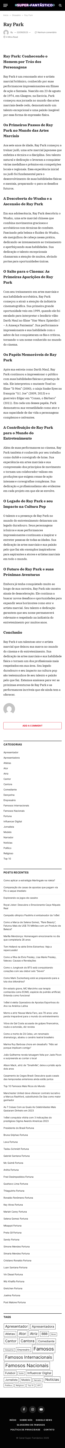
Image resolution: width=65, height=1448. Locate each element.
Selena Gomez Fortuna (16, 1218)
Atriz (6, 773)
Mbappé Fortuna (13, 1225)
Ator (6, 768)
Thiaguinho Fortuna (14, 1190)
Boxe (53, 1334)
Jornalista (9, 826)
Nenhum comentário (47, 32)
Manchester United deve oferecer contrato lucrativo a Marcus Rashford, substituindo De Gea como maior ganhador (32, 1096)
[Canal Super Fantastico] (34, 5)
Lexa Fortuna (11, 1141)
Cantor (7, 778)
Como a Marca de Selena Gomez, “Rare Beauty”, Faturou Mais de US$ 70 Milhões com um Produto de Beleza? (32, 926)
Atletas (7, 763)
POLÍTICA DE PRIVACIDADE (25, 1429)
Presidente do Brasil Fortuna (19, 1128)
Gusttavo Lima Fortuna (16, 1183)
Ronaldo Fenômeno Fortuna (18, 1197)
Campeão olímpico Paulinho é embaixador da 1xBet (32, 915)
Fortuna (8, 816)
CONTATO (49, 1429)
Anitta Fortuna (11, 1169)
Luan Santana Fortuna (15, 1267)
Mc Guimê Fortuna (13, 1162)
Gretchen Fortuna (13, 1288)
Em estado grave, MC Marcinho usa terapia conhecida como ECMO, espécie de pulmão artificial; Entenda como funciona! (32, 992)
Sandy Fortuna (11, 1239)
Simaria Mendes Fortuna (17, 1253)
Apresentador (11, 752)
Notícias (8, 842)
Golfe (21, 1373)
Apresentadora (12, 757)
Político (7, 848)
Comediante (10, 789)
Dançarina (9, 794)
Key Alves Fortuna (13, 1204)
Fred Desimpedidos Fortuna (19, 1176)
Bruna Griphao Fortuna (16, 1134)
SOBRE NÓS (26, 1420)
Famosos (44, 1349)
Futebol (10, 1373)
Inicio (5, 15)
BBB (45, 1334)
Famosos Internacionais (16, 805)
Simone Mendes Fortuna (17, 1246)
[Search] (60, 5)
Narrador (8, 837)
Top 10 (7, 858)
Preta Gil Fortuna (13, 1232)
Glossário (16, 15)
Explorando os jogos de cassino (21, 897)
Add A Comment (32, 725)
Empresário (10, 800)
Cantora (8, 784)
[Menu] (5, 5)
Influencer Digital (13, 821)
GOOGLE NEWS (44, 1420)
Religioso (8, 853)
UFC (39, 1385)
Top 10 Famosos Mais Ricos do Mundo (24, 1086)
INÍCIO (13, 1420)
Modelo (8, 832)
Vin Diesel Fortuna (13, 1274)
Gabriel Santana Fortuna (17, 1155)
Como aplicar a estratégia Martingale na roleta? (29, 880)
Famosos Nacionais (14, 810)
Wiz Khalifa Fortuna (14, 1281)
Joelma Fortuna (12, 1295)
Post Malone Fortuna (15, 1302)
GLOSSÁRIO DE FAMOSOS (31, 1425)
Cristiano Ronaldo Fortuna (17, 1260)
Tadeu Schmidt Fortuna (16, 1148)
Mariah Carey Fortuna (15, 1211)
